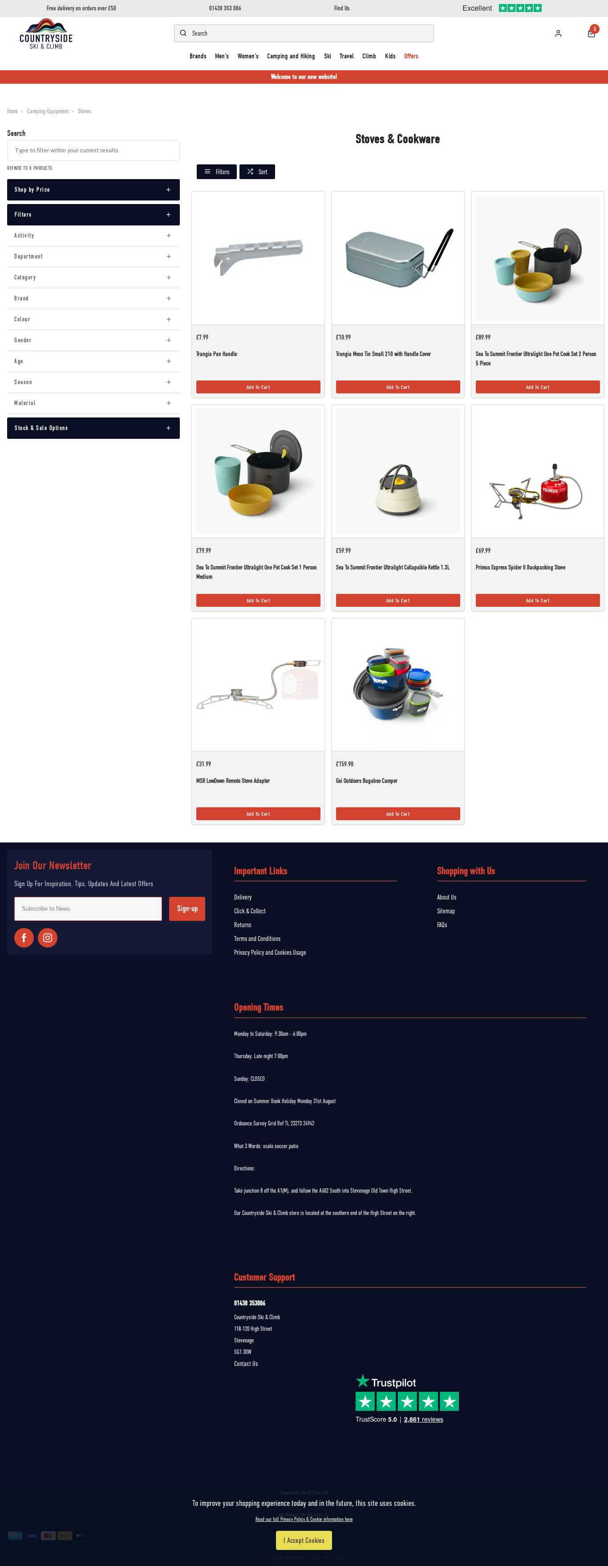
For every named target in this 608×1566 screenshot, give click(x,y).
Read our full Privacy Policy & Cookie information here (304, 1519)
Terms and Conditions (257, 938)
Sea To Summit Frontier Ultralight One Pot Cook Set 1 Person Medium (256, 572)
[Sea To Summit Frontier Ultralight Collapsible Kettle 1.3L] (398, 471)
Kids (390, 56)
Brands (198, 56)
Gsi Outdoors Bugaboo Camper (366, 780)
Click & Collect (250, 911)
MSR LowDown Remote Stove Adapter (232, 780)
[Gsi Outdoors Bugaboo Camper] (398, 684)
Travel (347, 56)
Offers (411, 56)
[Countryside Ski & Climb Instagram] (47, 938)
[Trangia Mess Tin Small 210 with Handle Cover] (398, 257)
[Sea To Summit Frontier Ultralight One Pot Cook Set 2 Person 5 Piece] (538, 257)
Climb (369, 56)
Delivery (242, 897)
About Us (446, 897)
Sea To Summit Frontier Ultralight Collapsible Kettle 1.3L (393, 567)
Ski (327, 56)
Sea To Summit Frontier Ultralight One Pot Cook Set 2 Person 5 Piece (536, 358)
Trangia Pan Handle (216, 354)
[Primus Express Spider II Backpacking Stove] (538, 471)
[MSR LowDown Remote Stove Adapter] (258, 684)
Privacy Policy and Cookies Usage (270, 952)
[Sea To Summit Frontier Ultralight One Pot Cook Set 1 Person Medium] (258, 471)
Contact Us (246, 1363)
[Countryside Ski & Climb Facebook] (24, 938)
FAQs (442, 924)
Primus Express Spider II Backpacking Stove (520, 567)
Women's (248, 56)
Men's (222, 56)
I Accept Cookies (304, 1540)
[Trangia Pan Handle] (258, 257)
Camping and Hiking (291, 56)
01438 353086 (249, 1303)
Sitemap (446, 911)
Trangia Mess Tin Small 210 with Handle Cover (383, 354)
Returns (242, 924)
